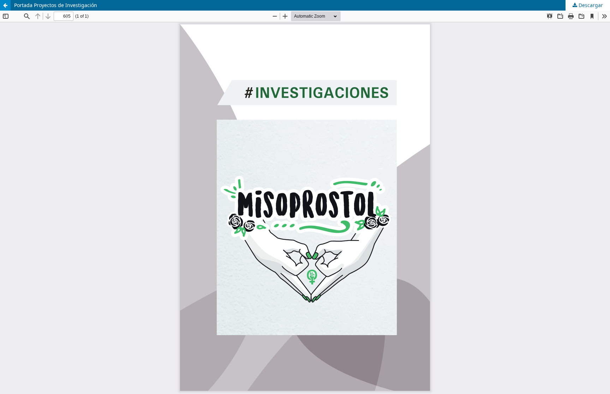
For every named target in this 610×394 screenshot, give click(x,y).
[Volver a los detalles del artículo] (5, 5)
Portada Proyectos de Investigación (55, 5)
